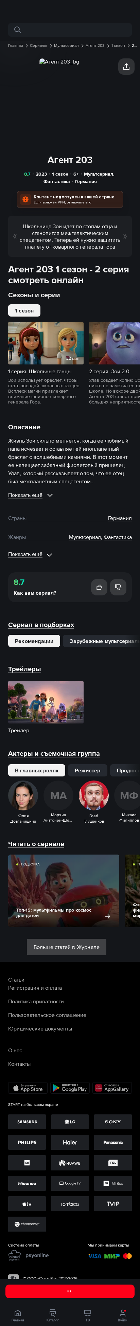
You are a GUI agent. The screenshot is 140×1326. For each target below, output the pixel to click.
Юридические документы (40, 1028)
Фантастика (56, 181)
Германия (86, 181)
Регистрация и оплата (35, 988)
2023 (41, 174)
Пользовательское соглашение (47, 1015)
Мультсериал (98, 174)
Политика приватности (36, 1001)
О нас (15, 1050)
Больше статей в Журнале (67, 947)
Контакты (19, 1064)
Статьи (16, 979)
